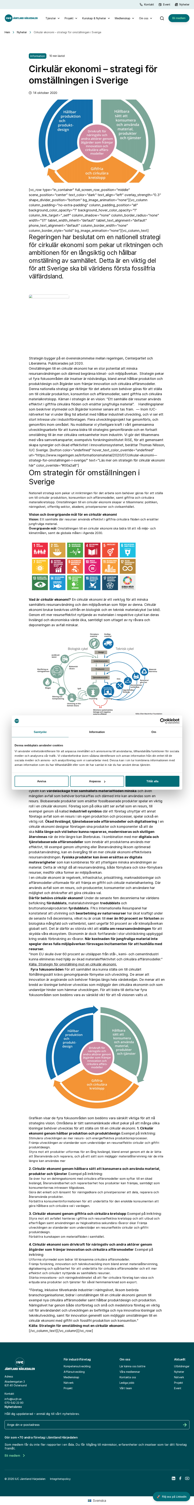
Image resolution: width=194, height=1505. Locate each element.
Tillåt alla (152, 781)
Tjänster (50, 18)
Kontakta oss (128, 1377)
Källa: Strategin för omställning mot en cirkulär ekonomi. (73, 964)
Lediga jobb (127, 1382)
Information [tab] (97, 731)
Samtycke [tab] (40, 731)
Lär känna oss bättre (132, 1366)
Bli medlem (178, 18)
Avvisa (41, 781)
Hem (7, 32)
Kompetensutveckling (77, 1366)
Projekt (69, 18)
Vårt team (126, 1388)
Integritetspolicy (60, 1478)
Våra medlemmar (130, 1371)
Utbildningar (181, 1366)
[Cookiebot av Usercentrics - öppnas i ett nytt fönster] (162, 721)
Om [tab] (153, 731)
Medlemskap (122, 18)
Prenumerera (184, 1424)
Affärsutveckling (74, 1371)
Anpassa (95, 781)
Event (166, 4)
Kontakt (149, 4)
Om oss (143, 18)
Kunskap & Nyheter (94, 18)
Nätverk (69, 1382)
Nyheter (184, 4)
